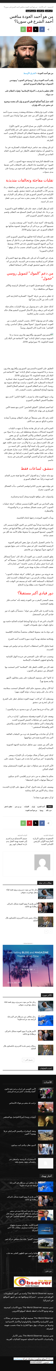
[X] (35, 29)
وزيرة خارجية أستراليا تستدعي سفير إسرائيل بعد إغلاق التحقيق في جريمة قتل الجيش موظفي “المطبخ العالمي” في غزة (22, 1213)
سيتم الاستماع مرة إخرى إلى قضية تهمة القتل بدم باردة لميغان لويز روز (16, 841)
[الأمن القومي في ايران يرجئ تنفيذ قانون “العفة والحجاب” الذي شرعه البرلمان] (45, 1093)
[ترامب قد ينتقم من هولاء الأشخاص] (45, 1107)
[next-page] (46, 931)
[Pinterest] (29, 29)
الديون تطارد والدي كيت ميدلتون (23, 1145)
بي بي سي (18, 806)
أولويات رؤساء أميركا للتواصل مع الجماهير (19, 1117)
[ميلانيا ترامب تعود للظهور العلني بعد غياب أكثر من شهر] (45, 1257)
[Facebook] (42, 29)
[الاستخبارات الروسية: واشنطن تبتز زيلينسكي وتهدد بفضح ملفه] (45, 1163)
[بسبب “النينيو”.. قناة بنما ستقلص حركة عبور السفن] (45, 1243)
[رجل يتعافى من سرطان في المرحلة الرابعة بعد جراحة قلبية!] (45, 1020)
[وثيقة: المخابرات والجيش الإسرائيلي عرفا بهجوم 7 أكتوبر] (45, 1135)
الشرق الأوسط (31, 11)
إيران (33, 806)
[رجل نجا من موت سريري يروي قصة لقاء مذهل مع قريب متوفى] (45, 893)
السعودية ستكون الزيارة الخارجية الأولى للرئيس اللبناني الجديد (43, 841)
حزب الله (49, 810)
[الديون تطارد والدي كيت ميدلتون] (45, 1149)
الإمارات (26, 806)
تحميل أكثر (29, 1060)
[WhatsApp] (23, 29)
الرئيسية (50, 7)
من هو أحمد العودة (31, 810)
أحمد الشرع (41, 806)
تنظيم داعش (8, 806)
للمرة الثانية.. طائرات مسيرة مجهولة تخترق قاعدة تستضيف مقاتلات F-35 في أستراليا (22, 1227)
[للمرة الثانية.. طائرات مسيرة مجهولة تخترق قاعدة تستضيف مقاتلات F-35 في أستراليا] (45, 1229)
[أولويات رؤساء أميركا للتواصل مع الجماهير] (45, 1121)
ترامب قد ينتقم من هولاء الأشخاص (22, 1103)
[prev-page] (50, 931)
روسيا (41, 810)
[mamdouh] (42, 862)
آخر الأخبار (42, 7)
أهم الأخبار (40, 11)
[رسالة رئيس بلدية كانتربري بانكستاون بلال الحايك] (45, 922)
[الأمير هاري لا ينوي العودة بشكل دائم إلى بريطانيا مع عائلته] (45, 908)
